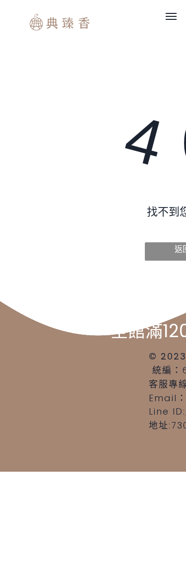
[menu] (171, 16)
